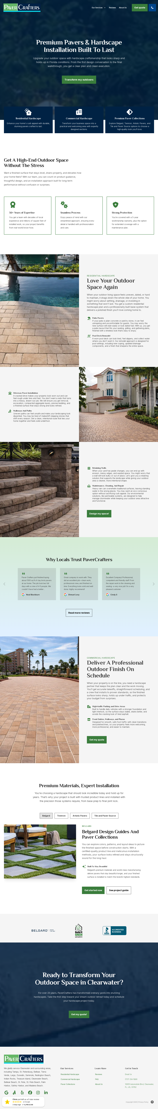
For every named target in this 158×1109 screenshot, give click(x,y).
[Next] (153, 584)
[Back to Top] (152, 1102)
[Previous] (4, 584)
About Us (99, 1084)
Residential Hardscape (70, 1074)
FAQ (97, 1079)
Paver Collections (68, 1084)
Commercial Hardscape (70, 1079)
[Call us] (152, 7)
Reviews (98, 1074)
